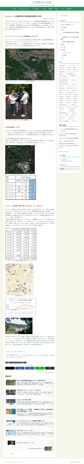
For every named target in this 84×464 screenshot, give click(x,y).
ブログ (25, 362)
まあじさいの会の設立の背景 (66, 141)
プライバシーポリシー (64, 151)
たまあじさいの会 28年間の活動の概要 (68, 138)
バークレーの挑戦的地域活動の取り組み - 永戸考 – (68, 130)
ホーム (6, 462)
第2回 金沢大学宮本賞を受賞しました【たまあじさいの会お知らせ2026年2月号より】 (68, 145)
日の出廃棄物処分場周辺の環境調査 (16, 362)
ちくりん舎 (64, 159)
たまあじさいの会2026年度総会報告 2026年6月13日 (68, 134)
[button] (49, 368)
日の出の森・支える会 (66, 161)
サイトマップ (20, 462)
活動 (7, 362)
